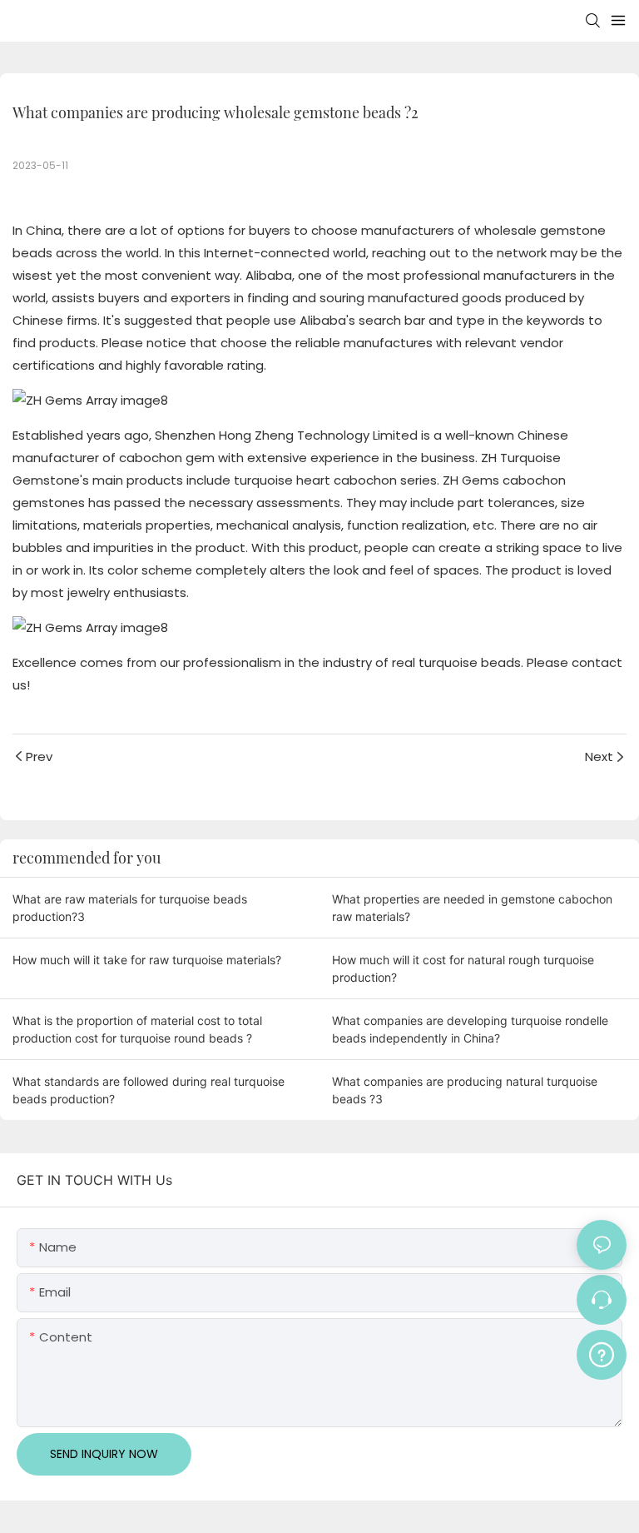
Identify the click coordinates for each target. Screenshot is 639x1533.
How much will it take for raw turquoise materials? (146, 960)
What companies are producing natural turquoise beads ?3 (464, 1090)
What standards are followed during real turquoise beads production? (148, 1090)
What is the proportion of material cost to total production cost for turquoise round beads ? (137, 1029)
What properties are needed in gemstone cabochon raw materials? (472, 907)
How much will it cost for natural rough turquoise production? (463, 968)
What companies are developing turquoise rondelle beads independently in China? (470, 1029)
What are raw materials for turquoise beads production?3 (129, 907)
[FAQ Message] (602, 1352)
